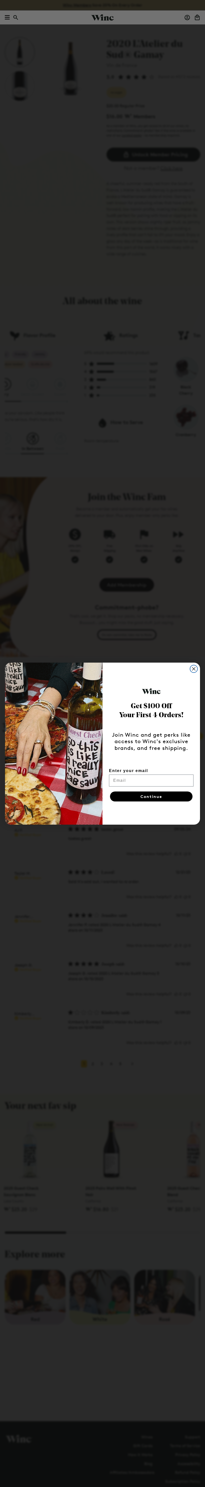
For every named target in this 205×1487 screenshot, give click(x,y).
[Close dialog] (194, 669)
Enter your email (128, 771)
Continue (151, 796)
